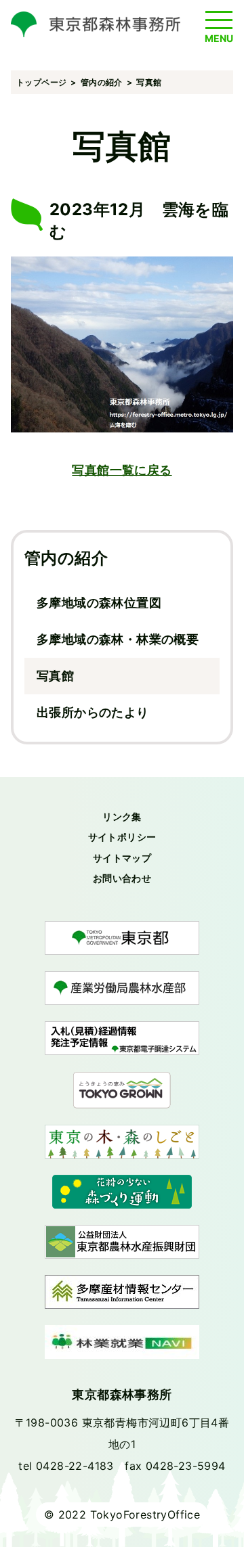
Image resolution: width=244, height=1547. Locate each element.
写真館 (55, 676)
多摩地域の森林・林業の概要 (118, 639)
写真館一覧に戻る (121, 470)
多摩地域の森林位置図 (99, 603)
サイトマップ (122, 858)
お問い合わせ (122, 878)
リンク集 (122, 816)
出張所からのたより (93, 712)
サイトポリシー (122, 837)
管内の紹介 (66, 558)
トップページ (41, 82)
